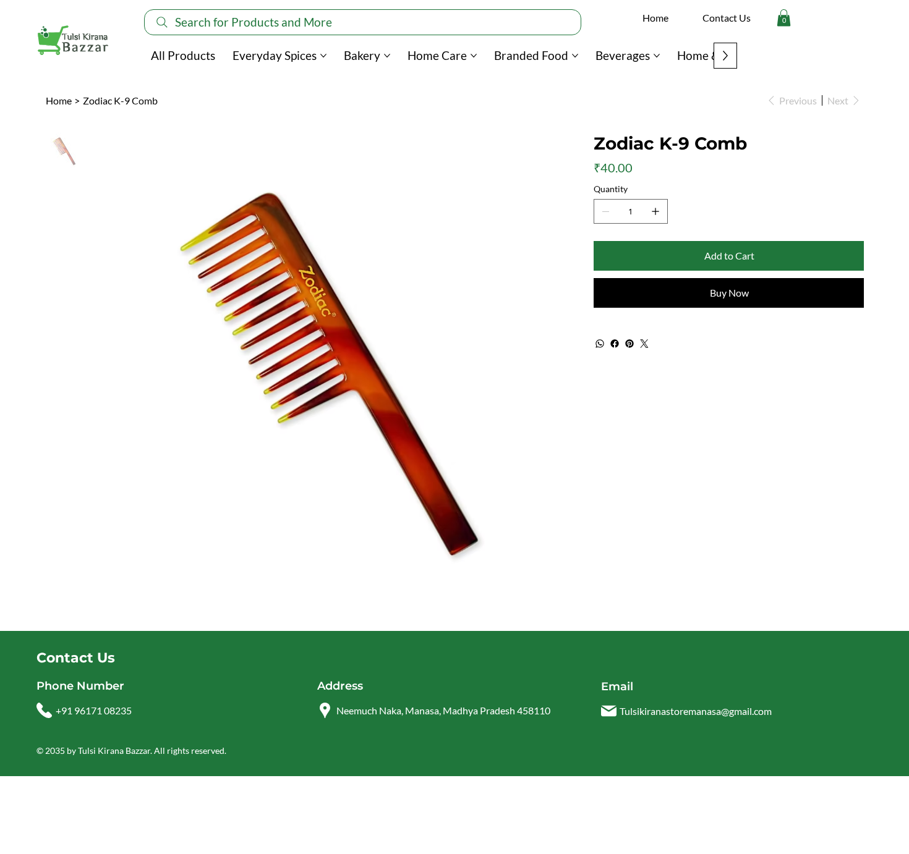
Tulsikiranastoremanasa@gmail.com (696, 711)
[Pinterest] (629, 343)
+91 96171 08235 (94, 710)
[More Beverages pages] (657, 56)
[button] (784, 17)
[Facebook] (614, 343)
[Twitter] (644, 343)
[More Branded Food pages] (575, 56)
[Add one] (655, 211)
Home (655, 17)
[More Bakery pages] (387, 56)
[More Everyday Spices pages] (323, 56)
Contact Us (726, 17)
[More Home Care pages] (474, 56)
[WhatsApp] (600, 343)
